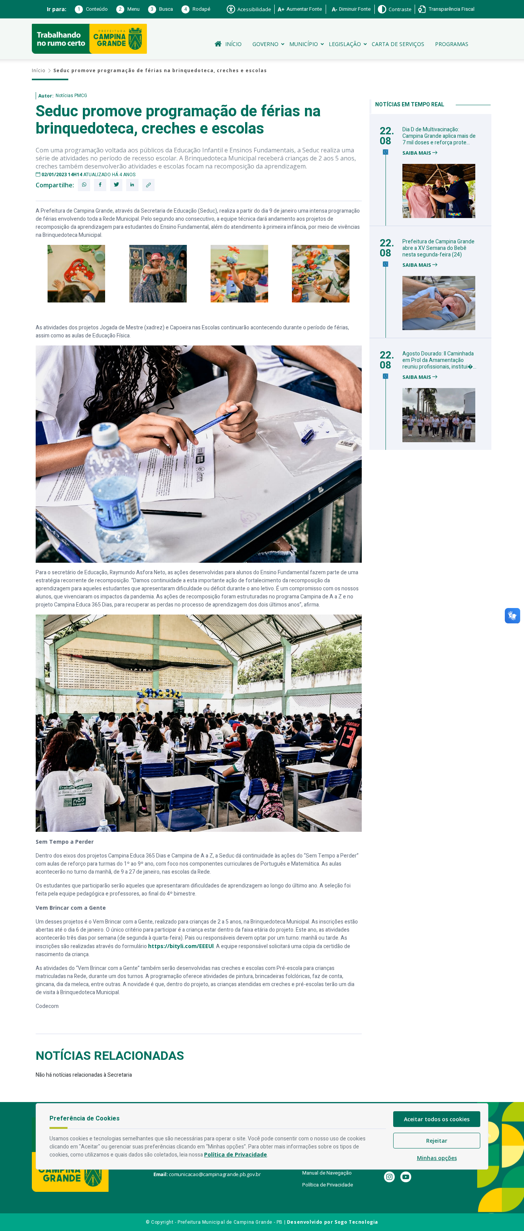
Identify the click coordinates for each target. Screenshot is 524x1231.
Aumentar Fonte (304, 9)
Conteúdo (92, 9)
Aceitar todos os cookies (437, 1119)
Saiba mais (417, 153)
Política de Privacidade (327, 1184)
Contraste (400, 9)
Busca (162, 9)
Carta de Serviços (398, 44)
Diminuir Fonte (355, 9)
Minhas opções (437, 1158)
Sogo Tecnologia (356, 1222)
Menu (129, 9)
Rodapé (197, 9)
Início (233, 44)
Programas (451, 44)
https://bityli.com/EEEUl (181, 946)
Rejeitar (436, 1140)
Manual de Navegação (327, 1172)
